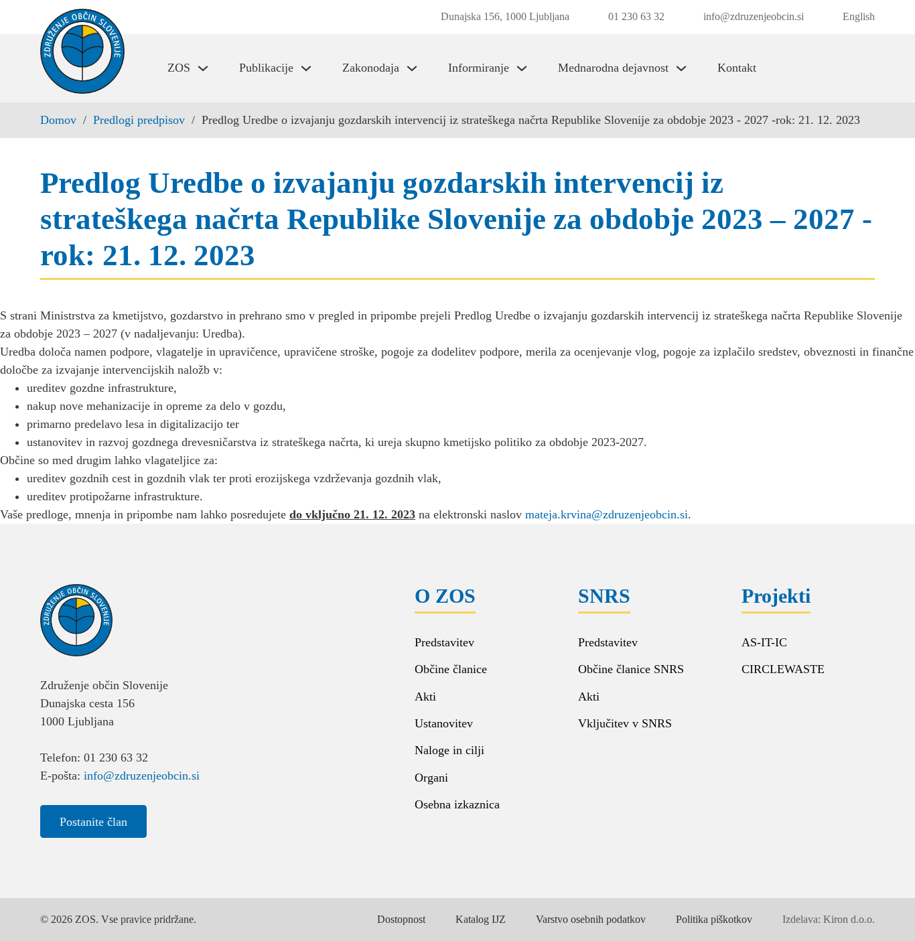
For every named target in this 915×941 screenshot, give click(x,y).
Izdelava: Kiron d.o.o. (828, 919)
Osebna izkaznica (457, 804)
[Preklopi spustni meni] (203, 68)
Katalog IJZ (480, 919)
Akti (425, 696)
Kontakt (736, 67)
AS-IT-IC (764, 642)
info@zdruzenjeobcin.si (142, 775)
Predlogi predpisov (139, 120)
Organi (431, 777)
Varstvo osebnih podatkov (591, 919)
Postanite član (93, 821)
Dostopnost (401, 919)
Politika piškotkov (714, 919)
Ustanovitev (444, 723)
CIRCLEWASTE (783, 669)
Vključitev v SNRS (625, 723)
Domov (58, 120)
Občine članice (451, 669)
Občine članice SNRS (631, 669)
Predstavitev (444, 642)
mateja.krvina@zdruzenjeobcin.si (606, 514)
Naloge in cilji (449, 750)
